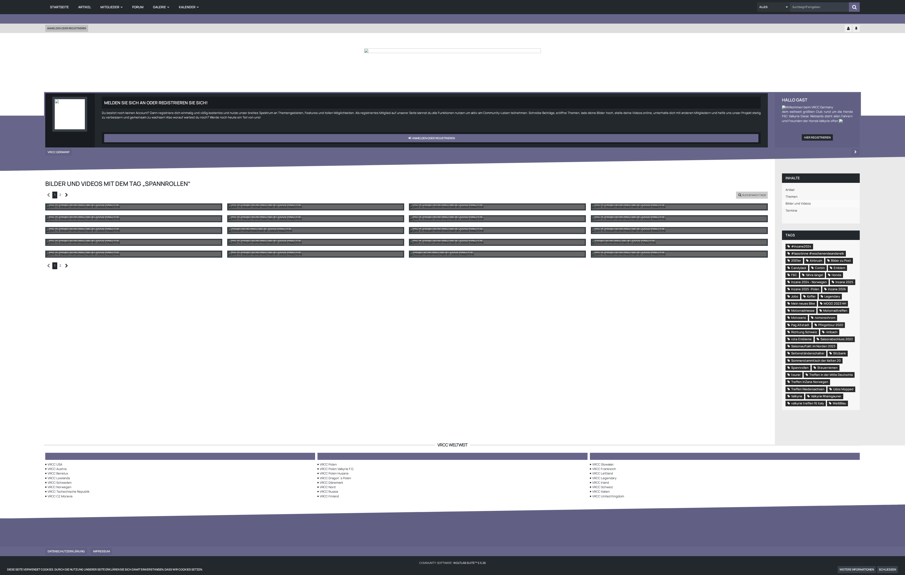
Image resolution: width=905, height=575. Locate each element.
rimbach (831, 332)
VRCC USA (55, 464)
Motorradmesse (802, 310)
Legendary (832, 296)
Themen (792, 196)
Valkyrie (796, 396)
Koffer (811, 296)
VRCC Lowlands (59, 478)
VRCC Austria (57, 469)
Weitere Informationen (856, 569)
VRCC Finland (329, 496)
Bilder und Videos (798, 203)
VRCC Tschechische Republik (68, 491)
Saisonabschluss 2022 (836, 339)
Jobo (794, 296)
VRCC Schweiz (602, 487)
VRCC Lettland (602, 473)
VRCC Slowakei (602, 464)
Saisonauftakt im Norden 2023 (813, 346)
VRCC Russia (329, 491)
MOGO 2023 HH (835, 303)
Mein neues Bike (803, 303)
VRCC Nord (328, 487)
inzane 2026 (837, 289)
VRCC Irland (600, 482)
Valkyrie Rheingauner (826, 396)
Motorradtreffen (835, 310)
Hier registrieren (817, 137)
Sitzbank (839, 353)
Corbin (820, 268)
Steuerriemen (827, 367)
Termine (791, 210)
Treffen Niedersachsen (807, 389)
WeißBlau (839, 403)
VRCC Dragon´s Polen (335, 478)
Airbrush (816, 260)
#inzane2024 (801, 246)
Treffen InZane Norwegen (809, 382)
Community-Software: (452, 563)
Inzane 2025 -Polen (805, 289)
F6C (794, 275)
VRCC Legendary (604, 478)
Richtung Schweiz (804, 332)
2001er (796, 260)
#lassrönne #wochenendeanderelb (817, 253)
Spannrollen (800, 367)
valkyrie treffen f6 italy (807, 403)
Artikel (790, 190)
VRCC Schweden (60, 482)
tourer (796, 375)
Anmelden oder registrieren (66, 28)
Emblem (839, 268)
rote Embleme (801, 339)
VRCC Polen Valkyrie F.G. (337, 469)
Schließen (887, 569)
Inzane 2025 (844, 282)
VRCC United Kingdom (608, 496)
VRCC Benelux (58, 473)
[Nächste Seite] (66, 195)
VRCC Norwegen (59, 487)
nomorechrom (825, 317)
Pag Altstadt (800, 325)
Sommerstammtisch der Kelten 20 (816, 360)
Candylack (798, 268)
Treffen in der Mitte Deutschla (831, 375)
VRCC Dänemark (331, 482)
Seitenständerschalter (807, 353)
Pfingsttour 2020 (830, 325)
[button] (773, 7)
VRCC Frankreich (604, 469)
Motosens (798, 317)
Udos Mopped (843, 389)
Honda (836, 275)
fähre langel (814, 275)
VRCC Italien (601, 491)
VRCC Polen (328, 464)
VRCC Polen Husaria (334, 473)
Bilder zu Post (841, 260)
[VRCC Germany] (452, 72)
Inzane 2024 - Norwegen (809, 282)
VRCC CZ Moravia (60, 496)
